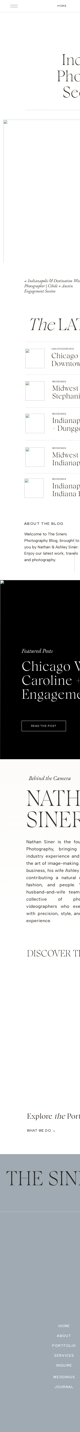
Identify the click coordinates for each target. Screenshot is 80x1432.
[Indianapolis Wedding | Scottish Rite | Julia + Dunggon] (35, 423)
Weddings (59, 381)
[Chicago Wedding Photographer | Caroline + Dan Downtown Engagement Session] (35, 358)
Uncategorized (62, 348)
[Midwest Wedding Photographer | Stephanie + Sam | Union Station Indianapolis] (35, 391)
